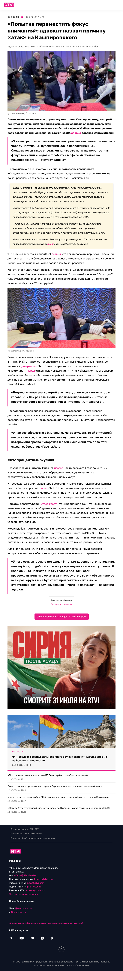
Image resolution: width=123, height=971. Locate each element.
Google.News (18, 912)
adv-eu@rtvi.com (35, 890)
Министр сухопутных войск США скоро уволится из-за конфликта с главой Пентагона (58, 797)
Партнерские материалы (23, 894)
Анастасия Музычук (61, 600)
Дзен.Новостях (23, 908)
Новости (13, 17)
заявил (76, 133)
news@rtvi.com (35, 882)
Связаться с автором (61, 604)
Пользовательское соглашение (26, 833)
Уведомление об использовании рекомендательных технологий (46, 923)
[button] (119, 5)
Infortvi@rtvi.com (43, 879)
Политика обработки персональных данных (32, 838)
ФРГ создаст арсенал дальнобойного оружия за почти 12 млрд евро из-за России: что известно (60, 758)
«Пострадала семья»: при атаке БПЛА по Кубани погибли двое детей (48, 775)
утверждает (29, 366)
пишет (44, 488)
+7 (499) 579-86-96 (25, 875)
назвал (30, 370)
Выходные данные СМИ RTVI (24, 829)
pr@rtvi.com (34, 886)
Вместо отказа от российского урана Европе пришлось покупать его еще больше (55, 786)
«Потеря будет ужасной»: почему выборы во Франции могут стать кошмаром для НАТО (59, 808)
